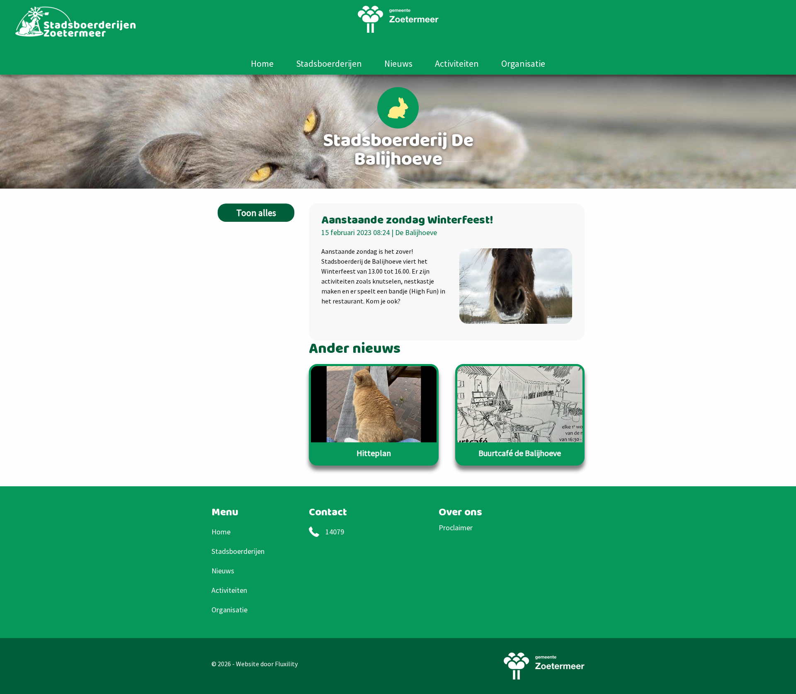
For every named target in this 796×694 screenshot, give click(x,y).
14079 (334, 531)
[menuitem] (262, 64)
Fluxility (286, 664)
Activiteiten (457, 63)
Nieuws (398, 63)
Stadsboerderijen (329, 63)
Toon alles (256, 212)
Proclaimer (456, 527)
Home (262, 63)
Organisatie (523, 63)
